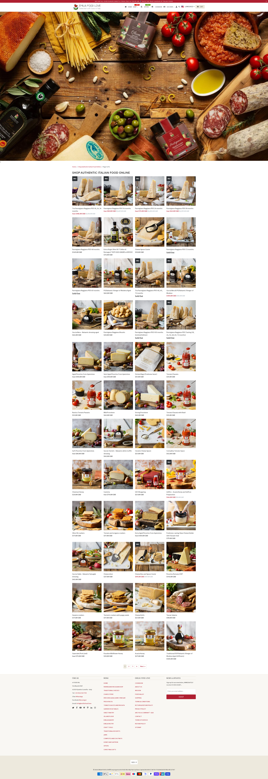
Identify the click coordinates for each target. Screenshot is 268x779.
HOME (106, 683)
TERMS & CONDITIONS (142, 701)
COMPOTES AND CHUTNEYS (113, 738)
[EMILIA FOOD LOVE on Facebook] (77, 707)
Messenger (83, 700)
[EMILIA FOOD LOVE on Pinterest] (88, 707)
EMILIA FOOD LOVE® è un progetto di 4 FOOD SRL (113, 770)
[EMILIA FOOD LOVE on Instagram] (95, 707)
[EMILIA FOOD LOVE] (87, 7)
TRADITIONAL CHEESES (111, 690)
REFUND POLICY (140, 724)
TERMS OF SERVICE (141, 720)
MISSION (138, 690)
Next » (143, 666)
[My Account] (177, 7)
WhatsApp (79, 696)
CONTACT (138, 716)
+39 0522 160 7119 (81, 693)
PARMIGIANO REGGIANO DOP (113, 687)
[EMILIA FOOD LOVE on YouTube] (81, 707)
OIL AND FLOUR (109, 716)
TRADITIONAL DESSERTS (112, 731)
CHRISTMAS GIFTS (110, 749)
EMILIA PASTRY (109, 724)
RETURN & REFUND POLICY (144, 705)
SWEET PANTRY (109, 713)
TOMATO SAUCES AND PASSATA (114, 705)
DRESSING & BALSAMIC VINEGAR (114, 698)
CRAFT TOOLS (108, 727)
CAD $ (134, 762)
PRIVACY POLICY (140, 709)
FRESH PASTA (108, 701)
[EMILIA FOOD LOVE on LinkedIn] (91, 707)
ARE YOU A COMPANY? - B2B (144, 713)
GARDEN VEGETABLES (111, 709)
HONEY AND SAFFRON (111, 742)
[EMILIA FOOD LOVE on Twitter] (73, 707)
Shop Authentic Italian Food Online (89, 167)
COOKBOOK (139, 683)
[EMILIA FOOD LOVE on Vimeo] (84, 707)
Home (74, 167)
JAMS (105, 735)
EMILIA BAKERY (109, 720)
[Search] (179, 7)
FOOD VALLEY (139, 694)
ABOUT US (138, 687)
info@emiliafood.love (84, 703)
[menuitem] (128, 7)
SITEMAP (138, 727)
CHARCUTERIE (108, 694)
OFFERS (106, 746)
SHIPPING (138, 698)
